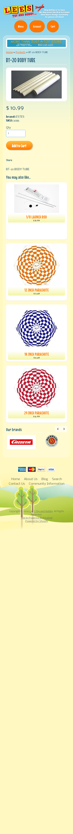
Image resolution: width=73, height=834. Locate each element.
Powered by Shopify (36, 521)
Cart (53, 26)
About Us (31, 479)
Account (37, 26)
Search (57, 479)
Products (21, 52)
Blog (44, 479)
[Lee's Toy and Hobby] (36, 17)
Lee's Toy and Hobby (41, 511)
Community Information (46, 484)
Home (9, 52)
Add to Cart (19, 145)
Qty (8, 127)
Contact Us (17, 484)
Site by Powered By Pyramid (36, 518)
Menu (21, 26)
